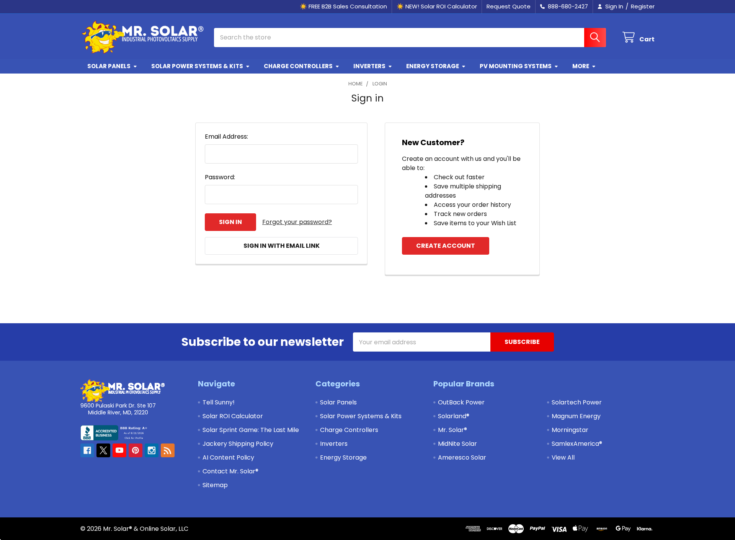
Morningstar (570, 429)
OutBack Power (461, 402)
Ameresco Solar (462, 457)
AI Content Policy (228, 457)
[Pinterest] (135, 450)
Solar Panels (109, 66)
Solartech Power (577, 402)
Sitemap (215, 485)
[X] (103, 450)
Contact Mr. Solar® (230, 471)
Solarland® (453, 416)
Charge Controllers (298, 66)
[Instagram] (151, 450)
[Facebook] (87, 450)
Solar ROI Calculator (233, 416)
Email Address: (226, 136)
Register (643, 6)
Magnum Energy (576, 416)
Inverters (369, 66)
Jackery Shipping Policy (238, 443)
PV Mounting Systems (516, 66)
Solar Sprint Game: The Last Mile (251, 429)
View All (563, 457)
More (580, 66)
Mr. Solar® (452, 429)
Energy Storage (432, 66)
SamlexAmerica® (577, 443)
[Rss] (168, 450)
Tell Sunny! (219, 402)
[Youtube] (119, 450)
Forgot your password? (297, 222)
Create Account (445, 245)
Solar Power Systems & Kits (197, 66)
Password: (220, 177)
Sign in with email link (281, 245)
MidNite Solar (457, 443)
